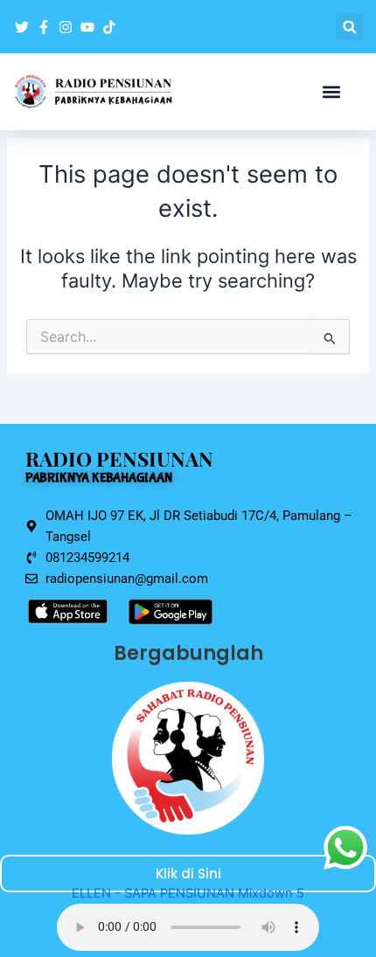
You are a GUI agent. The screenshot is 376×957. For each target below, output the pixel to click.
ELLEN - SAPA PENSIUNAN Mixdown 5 (188, 893)
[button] (349, 26)
